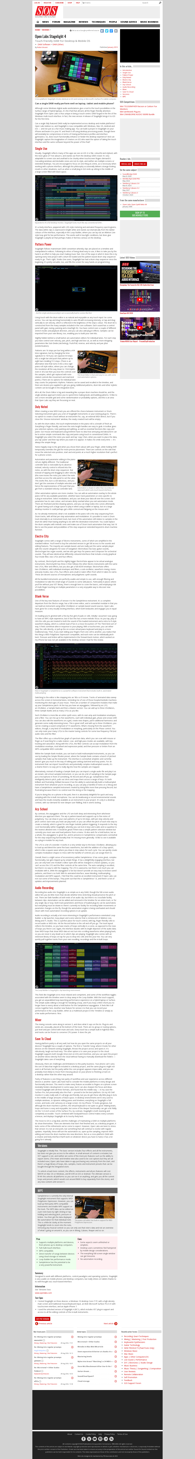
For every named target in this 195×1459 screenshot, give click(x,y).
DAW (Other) (58, 44)
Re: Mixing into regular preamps (47, 1337)
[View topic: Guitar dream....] (115, 1371)
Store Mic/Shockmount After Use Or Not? (95, 1366)
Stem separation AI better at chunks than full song (96, 1351)
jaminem (37, 1361)
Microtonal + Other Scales (89, 1342)
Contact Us (79, 1434)
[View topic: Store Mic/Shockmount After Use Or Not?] (115, 1366)
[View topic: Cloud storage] (115, 1381)
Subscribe (59, 3)
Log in (37, 3)
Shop (70, 3)
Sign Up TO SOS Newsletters (140, 214)
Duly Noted (41, 406)
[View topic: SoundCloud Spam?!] (115, 1376)
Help (78, 3)
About (69, 1434)
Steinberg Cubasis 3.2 (131, 188)
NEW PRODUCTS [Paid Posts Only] (139, 1348)
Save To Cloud (43, 1038)
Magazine (69, 21)
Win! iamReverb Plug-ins (130, 111)
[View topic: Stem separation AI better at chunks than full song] (115, 1351)
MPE (40, 1190)
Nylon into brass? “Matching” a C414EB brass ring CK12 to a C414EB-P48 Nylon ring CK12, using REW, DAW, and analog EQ (96, 1361)
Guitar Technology (132, 1345)
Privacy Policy (110, 1434)
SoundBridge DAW (130, 174)
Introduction (127, 70)
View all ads (126, 163)
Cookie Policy (91, 1434)
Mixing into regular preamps (90, 1337)
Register (47, 3)
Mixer (38, 1019)
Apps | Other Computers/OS (136, 1357)
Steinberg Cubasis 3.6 (131, 183)
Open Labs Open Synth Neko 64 (135, 204)
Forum (56, 21)
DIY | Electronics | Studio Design (138, 1362)
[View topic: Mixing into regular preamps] (115, 1337)
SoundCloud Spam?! (86, 1376)
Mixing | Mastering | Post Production (45, 1343)
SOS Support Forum (132, 1383)
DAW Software (44, 44)
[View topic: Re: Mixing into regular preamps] (72, 1337)
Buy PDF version (42, 1318)
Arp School (41, 808)
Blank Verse (42, 596)
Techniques (99, 21)
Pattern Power (43, 244)
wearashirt (38, 1340)
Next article (109, 1323)
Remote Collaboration (133, 1374)
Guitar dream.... (84, 1371)
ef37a (36, 1381)
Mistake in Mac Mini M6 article (90, 1347)
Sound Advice (128, 21)
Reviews (83, 21)
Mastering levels (85, 1356)
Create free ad (140, 163)
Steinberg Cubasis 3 (130, 193)
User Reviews (130, 1371)
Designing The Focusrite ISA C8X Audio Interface (137, 284)
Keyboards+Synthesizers (41, 1374)
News (45, 21)
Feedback (128, 1380)
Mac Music (128, 1354)
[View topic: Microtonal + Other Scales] (115, 1342)
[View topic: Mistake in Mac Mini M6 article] (115, 1347)
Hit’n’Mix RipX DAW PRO (131, 179)
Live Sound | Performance (135, 1359)
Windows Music (130, 1351)
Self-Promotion (130, 1377)
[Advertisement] (140, 236)
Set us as (85, 30)
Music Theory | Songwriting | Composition (142, 1368)
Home (37, 22)
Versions (42, 1145)
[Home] (46, 10)
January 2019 (113, 47)
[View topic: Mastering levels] (115, 1356)
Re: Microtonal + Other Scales (46, 1367)
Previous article (45, 1323)
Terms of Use (122, 1434)
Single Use (41, 148)
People (113, 21)
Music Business (149, 21)
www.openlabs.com (43, 1293)
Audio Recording (44, 887)
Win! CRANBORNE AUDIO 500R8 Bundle (137, 114)
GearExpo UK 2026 (126, 313)
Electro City (42, 536)
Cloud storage (84, 1381)
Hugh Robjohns (40, 1350)
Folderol (37, 1371)
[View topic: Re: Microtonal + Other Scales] (72, 1367)
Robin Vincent (42, 47)
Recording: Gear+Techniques (136, 1336)
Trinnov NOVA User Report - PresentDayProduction (137, 341)
